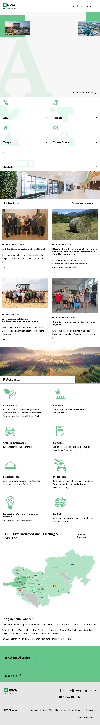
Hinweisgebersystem (64, 710)
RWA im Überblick (50, 534)
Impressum (33, 710)
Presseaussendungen (82, 203)
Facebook (67, 690)
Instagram (80, 690)
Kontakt (43, 710)
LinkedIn (92, 690)
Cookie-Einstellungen (88, 717)
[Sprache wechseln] (90, 6)
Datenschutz (91, 710)
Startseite (10, 6)
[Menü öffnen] (97, 6)
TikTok (78, 697)
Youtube (66, 697)
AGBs (51, 710)
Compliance (79, 710)
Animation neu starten (82, 92)
